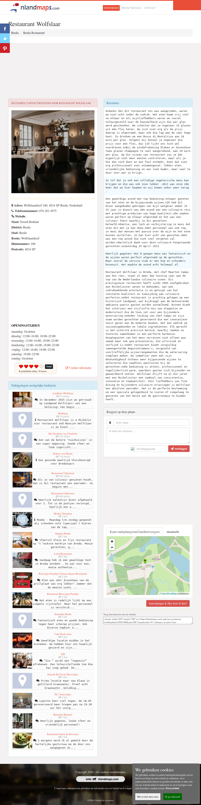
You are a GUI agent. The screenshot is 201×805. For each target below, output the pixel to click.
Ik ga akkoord (172, 796)
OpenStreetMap (169, 593)
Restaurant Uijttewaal (62, 473)
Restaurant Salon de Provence (63, 734)
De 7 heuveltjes (63, 694)
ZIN (63, 654)
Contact (150, 8)
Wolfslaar (63, 413)
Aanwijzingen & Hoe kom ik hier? (168, 603)
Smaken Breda (62, 533)
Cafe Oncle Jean (62, 634)
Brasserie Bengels (62, 714)
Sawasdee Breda (62, 614)
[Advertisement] (100, 71)
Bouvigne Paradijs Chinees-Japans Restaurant (63, 573)
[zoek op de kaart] (34, 7)
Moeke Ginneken (63, 513)
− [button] (112, 547)
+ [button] (112, 541)
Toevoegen (111, 8)
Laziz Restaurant (63, 553)
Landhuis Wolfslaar (63, 393)
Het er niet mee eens (147, 796)
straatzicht (172, 532)
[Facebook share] (5, 28)
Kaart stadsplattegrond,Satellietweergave (135, 532)
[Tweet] (5, 38)
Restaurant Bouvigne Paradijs (63, 594)
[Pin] (5, 48)
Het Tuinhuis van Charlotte (62, 433)
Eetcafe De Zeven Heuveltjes (63, 674)
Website (20, 216)
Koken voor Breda (63, 453)
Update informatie (80, 368)
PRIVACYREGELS (132, 8)
